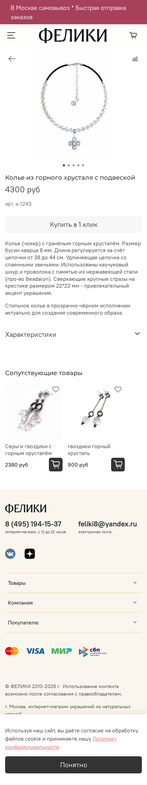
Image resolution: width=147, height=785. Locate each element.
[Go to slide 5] (83, 165)
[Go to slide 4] (78, 165)
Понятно (73, 764)
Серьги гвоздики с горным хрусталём (28, 449)
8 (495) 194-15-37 (33, 523)
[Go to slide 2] (69, 165)
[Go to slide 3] (73, 165)
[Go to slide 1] (64, 165)
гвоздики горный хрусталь (89, 449)
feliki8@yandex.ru (107, 523)
